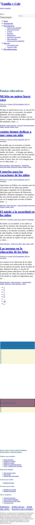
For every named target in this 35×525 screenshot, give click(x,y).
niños (23, 244)
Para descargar (9, 26)
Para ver (7, 43)
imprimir (7, 127)
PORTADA (4, 507)
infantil (12, 127)
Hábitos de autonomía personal (12, 464)
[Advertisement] (17, 69)
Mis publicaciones (10, 49)
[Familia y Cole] (10, 3)
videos (24, 284)
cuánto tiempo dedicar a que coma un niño (15, 133)
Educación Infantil (13, 30)
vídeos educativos (16, 165)
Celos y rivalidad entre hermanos (13, 466)
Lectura (9, 31)
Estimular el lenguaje (9, 461)
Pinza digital (7, 474)
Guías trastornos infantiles (15, 41)
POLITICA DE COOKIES (22, 509)
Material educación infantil (11, 476)
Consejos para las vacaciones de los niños (15, 173)
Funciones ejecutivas (14, 37)
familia (2, 127)
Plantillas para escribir (10, 489)
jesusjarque (3, 106)
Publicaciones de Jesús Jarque (12, 501)
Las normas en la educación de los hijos (14, 250)
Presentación (8, 23)
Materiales (3, 125)
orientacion (8, 284)
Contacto (31, 11)
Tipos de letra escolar (10, 473)
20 (5, 301)
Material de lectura (9, 483)
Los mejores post (12, 45)
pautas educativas (16, 284)
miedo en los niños (16, 244)
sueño (32, 244)
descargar (20, 125)
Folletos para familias (14, 28)
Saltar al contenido (5, 8)
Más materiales (12, 39)
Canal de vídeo (12, 47)
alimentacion (25, 165)
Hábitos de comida (9, 463)
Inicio (6, 21)
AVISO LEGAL (17, 507)
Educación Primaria (16, 167)
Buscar (2, 14)
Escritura (10, 33)
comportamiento (26, 282)
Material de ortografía (10, 491)
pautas (16, 127)
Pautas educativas (12, 125)
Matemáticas (11, 35)
